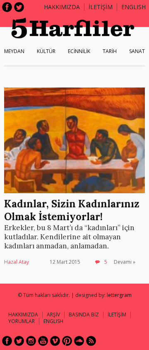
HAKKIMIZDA (23, 314)
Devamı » (124, 261)
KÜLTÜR (46, 51)
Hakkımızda (62, 7)
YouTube (43, 341)
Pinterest (67, 341)
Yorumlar (21, 321)
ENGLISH (133, 7)
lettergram (119, 295)
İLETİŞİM (101, 7)
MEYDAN (14, 51)
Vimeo (55, 341)
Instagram (31, 341)
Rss (91, 341)
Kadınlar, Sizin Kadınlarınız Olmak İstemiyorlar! (71, 210)
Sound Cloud (79, 341)
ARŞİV (53, 314)
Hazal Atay (16, 261)
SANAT (137, 51)
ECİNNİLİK (79, 51)
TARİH (110, 51)
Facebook (7, 7)
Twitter (19, 7)
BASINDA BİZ (84, 314)
